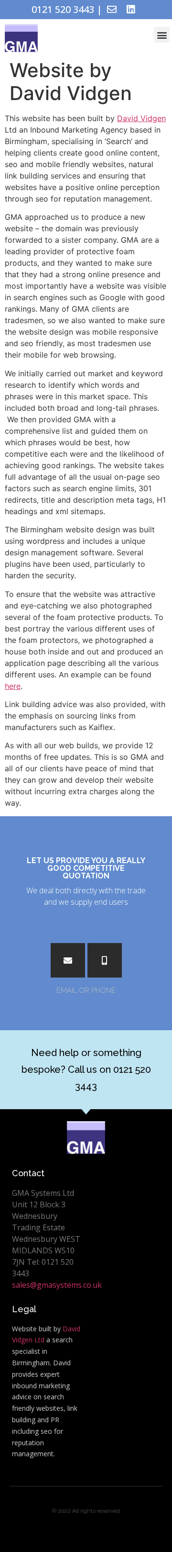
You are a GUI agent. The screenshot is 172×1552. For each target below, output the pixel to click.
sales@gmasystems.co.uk (57, 1285)
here (13, 686)
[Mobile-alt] (104, 960)
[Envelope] (111, 9)
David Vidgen (141, 118)
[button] (162, 35)
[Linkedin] (130, 9)
